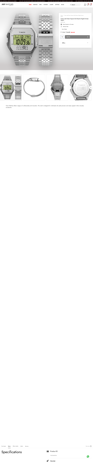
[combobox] (76, 5)
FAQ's (21, 446)
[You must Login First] (62, 37)
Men (40, 4)
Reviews (26, 446)
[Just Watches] (7, 5)
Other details (15, 446)
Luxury (51, 4)
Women (46, 4)
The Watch (3, 446)
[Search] (71, 5)
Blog (62, 4)
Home (62, 15)
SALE (30, 4)
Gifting (57, 4)
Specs (9, 446)
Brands (35, 4)
